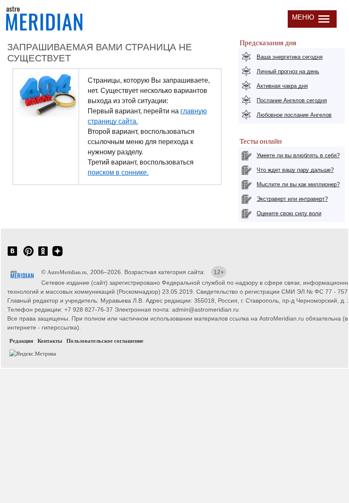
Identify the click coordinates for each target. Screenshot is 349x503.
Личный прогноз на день (288, 71)
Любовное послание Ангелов (294, 115)
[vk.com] (12, 255)
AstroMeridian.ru (67, 272)
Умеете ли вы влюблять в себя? (298, 155)
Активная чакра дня (282, 86)
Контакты (49, 341)
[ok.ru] (43, 255)
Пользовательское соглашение (104, 341)
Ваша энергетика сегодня (290, 57)
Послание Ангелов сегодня (292, 100)
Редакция (21, 341)
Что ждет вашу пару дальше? (295, 170)
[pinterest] (28, 255)
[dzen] (57, 255)
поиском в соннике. (118, 172)
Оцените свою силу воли (289, 213)
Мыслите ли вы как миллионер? (298, 184)
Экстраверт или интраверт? (292, 199)
